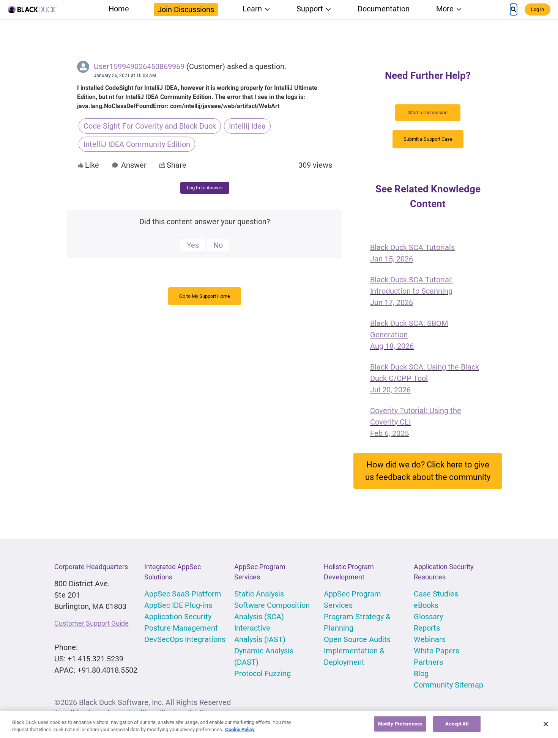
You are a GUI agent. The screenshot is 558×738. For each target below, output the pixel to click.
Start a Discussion (428, 112)
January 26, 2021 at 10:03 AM (125, 75)
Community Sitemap (448, 684)
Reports (427, 628)
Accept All (456, 724)
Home (119, 8)
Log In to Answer (205, 187)
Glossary (428, 616)
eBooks (426, 605)
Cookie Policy (240, 730)
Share (176, 165)
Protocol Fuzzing (262, 673)
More (445, 8)
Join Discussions (186, 9)
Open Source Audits (357, 639)
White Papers (436, 650)
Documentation (384, 8)
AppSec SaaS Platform (182, 593)
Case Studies (436, 593)
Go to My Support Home (204, 296)
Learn (252, 8)
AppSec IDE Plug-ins (178, 605)
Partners (428, 662)
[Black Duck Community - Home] (32, 9)
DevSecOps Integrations (184, 639)
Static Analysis (259, 593)
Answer (134, 165)
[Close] (546, 724)
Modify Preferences (400, 724)
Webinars (430, 639)
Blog (421, 673)
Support (309, 8)
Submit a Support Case (428, 139)
